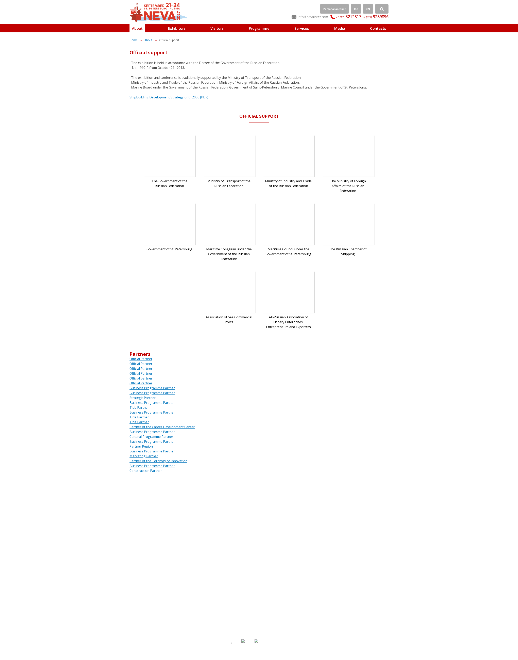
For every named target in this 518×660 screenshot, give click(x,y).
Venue (406, 564)
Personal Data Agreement (288, 636)
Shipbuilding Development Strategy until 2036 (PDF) (169, 97)
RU (356, 9)
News (446, 564)
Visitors (217, 28)
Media (339, 28)
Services (301, 28)
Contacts (378, 28)
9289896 (375, 16)
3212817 (348, 16)
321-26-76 (114, 555)
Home (134, 40)
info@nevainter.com (313, 17)
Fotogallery (369, 569)
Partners (448, 559)
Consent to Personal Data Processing (295, 647)
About (137, 28)
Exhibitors (177, 28)
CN (368, 9)
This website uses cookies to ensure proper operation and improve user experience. (322, 652)
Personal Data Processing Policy (292, 643)
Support (367, 564)
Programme (259, 28)
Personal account (334, 9)
